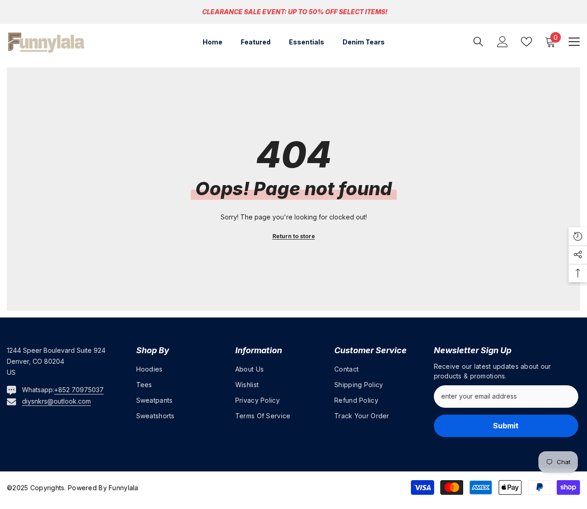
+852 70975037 (79, 390)
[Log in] (502, 41)
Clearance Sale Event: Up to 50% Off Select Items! (295, 12)
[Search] (478, 41)
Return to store (293, 236)
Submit (506, 425)
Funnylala (122, 488)
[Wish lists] (526, 41)
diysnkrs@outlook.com (56, 401)
